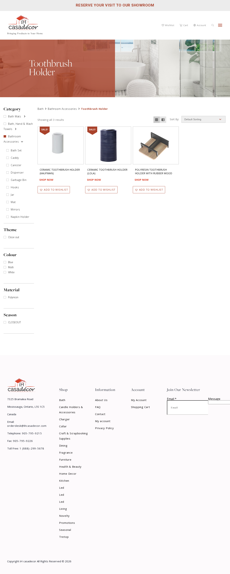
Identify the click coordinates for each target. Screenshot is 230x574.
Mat (13, 202)
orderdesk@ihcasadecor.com (27, 425)
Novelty (64, 515)
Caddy (15, 157)
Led (61, 487)
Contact (100, 414)
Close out (13, 237)
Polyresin (13, 297)
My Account (139, 400)
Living (63, 508)
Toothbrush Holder (94, 109)
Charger (64, 419)
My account (103, 421)
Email (171, 399)
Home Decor (68, 473)
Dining (63, 445)
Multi (11, 267)
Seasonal (65, 530)
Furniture (65, 459)
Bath (40, 109)
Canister (16, 165)
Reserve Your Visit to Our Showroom (115, 5)
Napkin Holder (20, 217)
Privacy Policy (104, 428)
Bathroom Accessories (62, 109)
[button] (54, 189)
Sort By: (174, 119)
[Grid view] (156, 119)
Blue (10, 262)
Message (214, 399)
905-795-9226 (22, 441)
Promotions (67, 523)
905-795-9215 (31, 433)
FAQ (98, 407)
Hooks (15, 187)
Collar (63, 426)
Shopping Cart (140, 407)
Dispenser (17, 172)
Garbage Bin (18, 180)
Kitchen (64, 480)
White (11, 272)
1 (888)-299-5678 (31, 448)
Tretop (64, 537)
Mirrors (15, 209)
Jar (12, 194)
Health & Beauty (70, 466)
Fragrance (66, 452)
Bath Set (16, 150)
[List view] (163, 119)
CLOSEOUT (14, 322)
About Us (101, 400)
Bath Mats (14, 116)
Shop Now (46, 179)
